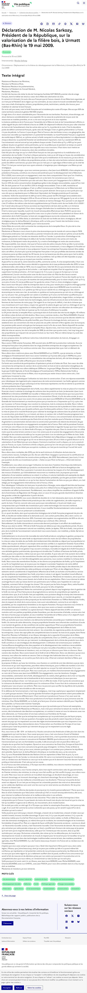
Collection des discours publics (28, 13)
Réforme (27, 884)
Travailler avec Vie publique (52, 941)
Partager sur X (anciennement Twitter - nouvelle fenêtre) (71, 24)
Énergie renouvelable (66, 884)
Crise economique (33, 889)
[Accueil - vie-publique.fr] (21, 5)
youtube (72, 922)
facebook (66, 916)
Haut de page (10, 895)
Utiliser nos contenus (29, 941)
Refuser (19, 987)
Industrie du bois (41, 879)
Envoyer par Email (53, 24)
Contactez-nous (6, 938)
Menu (84, 3)
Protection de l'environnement (62, 879)
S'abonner (7, 923)
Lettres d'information (8, 941)
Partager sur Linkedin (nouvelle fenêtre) (77, 24)
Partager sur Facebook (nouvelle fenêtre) (65, 24)
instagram (78, 916)
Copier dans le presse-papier (59, 24)
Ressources (12, 13)
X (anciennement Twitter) (72, 916)
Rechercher (78, 3)
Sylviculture (19, 889)
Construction (63, 889)
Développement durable (11, 884)
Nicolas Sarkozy (20, 60)
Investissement (49, 889)
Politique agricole (48, 884)
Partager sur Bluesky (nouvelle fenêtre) (83, 24)
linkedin (66, 922)
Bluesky (78, 922)
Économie (6, 52)
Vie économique (9, 879)
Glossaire (68, 938)
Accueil (4, 13)
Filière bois (7, 889)
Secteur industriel (25, 879)
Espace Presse (27, 938)
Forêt (36, 884)
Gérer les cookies (34, 987)
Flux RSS (46, 938)
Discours (8, 23)
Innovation (75, 889)
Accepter (7, 987)
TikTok (66, 928)
